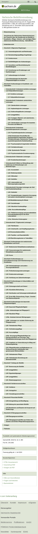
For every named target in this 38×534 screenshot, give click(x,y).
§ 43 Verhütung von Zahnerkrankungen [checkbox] (18, 277)
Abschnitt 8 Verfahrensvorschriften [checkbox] (15, 383)
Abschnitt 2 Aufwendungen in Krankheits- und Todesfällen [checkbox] (18, 84)
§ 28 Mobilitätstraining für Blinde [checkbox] (18, 200)
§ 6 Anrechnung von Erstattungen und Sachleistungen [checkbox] (18, 71)
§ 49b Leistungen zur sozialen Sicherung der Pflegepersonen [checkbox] (20, 321)
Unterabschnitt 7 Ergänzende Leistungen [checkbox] (18, 222)
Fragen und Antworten (11, 480)
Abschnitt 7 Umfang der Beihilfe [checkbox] (14, 363)
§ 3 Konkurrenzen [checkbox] (11, 58)
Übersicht (4, 503)
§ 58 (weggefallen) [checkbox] (11, 370)
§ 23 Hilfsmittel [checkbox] (12, 176)
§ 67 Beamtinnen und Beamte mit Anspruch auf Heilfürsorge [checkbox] (20, 408)
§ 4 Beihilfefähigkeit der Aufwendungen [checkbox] (18, 61)
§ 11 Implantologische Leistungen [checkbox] (18, 108)
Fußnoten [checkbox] (7, 428)
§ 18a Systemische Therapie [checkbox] (16, 150)
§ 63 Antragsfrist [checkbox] (11, 390)
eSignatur (32, 503)
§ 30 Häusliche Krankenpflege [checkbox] (17, 206)
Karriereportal (16, 532)
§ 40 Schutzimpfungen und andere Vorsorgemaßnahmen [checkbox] (16, 266)
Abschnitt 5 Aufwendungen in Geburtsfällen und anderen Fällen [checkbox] (19, 282)
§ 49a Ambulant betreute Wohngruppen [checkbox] (18, 317)
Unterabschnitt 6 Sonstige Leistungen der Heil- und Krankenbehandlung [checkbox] (20, 188)
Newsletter (5, 532)
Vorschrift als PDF (9, 465)
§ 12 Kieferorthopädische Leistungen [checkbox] (19, 111)
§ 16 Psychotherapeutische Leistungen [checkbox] (20, 132)
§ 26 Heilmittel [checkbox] (12, 192)
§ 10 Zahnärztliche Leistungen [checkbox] (17, 105)
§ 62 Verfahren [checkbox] (10, 387)
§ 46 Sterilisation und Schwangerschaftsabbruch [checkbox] (21, 293)
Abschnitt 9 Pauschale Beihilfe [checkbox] (13, 397)
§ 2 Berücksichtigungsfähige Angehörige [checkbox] (18, 55)
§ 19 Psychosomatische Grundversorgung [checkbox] (21, 153)
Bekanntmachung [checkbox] (9, 32)
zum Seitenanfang (9, 496)
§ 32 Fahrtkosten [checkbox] (13, 225)
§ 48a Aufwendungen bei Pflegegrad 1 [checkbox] (18, 310)
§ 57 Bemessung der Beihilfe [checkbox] (15, 366)
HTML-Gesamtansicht (11, 462)
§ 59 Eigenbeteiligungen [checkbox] (13, 373)
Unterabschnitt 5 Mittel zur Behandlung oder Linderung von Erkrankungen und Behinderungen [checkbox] (19, 164)
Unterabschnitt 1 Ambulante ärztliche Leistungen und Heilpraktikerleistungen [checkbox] (21, 89)
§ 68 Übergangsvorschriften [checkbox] (14, 416)
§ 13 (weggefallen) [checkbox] (13, 114)
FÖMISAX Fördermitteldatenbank (13, 527)
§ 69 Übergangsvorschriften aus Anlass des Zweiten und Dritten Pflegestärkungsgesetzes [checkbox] (20, 420)
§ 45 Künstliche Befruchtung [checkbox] (15, 289)
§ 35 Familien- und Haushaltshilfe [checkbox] (18, 235)
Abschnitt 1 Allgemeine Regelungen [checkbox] (15, 48)
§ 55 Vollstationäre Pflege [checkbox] (14, 354)
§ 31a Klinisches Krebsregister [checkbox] (17, 219)
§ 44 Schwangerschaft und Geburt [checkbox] (16, 286)
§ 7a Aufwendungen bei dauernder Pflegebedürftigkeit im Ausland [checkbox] (16, 79)
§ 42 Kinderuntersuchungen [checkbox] (14, 274)
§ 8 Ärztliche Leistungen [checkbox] (15, 94)
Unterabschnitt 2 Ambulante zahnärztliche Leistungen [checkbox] (19, 101)
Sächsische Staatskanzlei (10, 513)
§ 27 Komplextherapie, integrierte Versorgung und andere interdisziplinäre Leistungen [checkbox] (22, 196)
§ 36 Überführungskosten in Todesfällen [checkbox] (20, 238)
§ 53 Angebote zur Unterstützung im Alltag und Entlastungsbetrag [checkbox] (20, 343)
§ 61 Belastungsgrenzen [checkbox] (13, 380)
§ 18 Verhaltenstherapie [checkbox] (15, 147)
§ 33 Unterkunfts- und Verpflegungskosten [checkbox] (21, 229)
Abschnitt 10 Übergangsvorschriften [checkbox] (15, 413)
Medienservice (6, 522)
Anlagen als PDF (9, 467)
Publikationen (19, 522)
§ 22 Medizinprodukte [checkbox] (15, 173)
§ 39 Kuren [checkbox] (9, 255)
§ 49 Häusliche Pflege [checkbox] (12, 313)
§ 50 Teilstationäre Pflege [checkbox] (14, 325)
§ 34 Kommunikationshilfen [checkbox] (16, 232)
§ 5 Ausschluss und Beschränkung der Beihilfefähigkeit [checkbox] (18, 65)
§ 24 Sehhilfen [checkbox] (12, 179)
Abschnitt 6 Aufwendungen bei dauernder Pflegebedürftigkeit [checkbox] (17, 302)
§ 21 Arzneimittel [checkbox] (13, 169)
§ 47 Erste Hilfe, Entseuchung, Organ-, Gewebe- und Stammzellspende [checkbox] (21, 297)
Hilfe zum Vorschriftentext (12, 478)
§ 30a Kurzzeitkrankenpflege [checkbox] (17, 209)
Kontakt (13, 503)
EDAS (25, 532)
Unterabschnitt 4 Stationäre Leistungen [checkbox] (18, 156)
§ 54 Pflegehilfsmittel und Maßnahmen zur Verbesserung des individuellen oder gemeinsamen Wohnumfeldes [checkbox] (19, 349)
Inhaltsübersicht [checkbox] (9, 44)
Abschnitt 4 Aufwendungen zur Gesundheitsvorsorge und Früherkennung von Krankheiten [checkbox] (18, 260)
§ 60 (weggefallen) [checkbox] (11, 376)
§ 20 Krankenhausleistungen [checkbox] (17, 160)
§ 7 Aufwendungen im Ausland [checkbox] (15, 75)
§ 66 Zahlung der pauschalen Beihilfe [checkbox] (17, 404)
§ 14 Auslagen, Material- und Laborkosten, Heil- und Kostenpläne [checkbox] (21, 118)
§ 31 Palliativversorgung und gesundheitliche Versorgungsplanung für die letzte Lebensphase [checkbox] (22, 214)
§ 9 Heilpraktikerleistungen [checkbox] (16, 97)
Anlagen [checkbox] (6, 425)
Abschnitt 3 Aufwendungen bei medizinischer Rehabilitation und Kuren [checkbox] (18, 242)
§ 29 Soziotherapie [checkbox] (14, 203)
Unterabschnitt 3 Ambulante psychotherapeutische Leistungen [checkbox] (16, 128)
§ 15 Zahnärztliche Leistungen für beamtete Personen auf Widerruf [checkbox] (21, 123)
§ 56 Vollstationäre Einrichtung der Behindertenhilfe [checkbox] (17, 358)
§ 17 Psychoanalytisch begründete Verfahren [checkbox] (22, 144)
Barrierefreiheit (8, 483)
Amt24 (28, 522)
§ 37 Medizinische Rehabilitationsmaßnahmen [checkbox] (20, 247)
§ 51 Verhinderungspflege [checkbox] (14, 329)
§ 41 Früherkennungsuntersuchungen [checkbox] (18, 271)
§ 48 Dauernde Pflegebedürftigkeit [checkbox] (16, 307)
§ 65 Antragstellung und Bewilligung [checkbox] (17, 401)
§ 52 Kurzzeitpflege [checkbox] (12, 332)
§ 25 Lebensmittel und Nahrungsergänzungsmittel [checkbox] (16, 183)
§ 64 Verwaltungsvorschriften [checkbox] (15, 394)
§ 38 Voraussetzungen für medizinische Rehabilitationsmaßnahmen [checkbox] (18, 251)
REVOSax (25, 10)
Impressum (22, 503)
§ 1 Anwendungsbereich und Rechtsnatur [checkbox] (19, 51)
